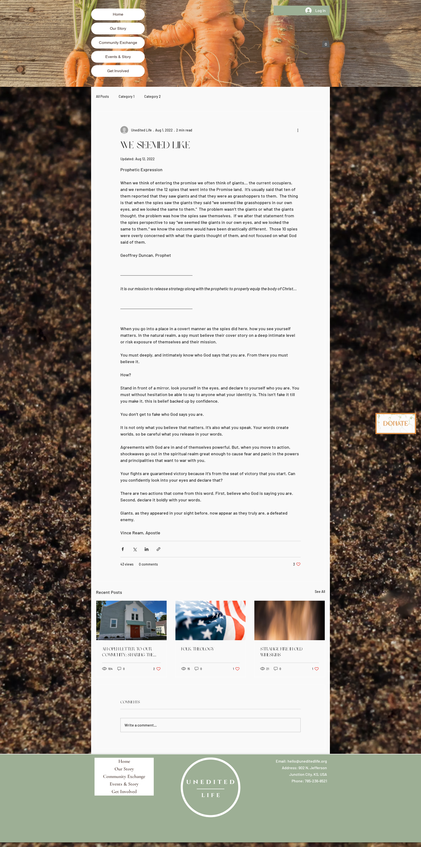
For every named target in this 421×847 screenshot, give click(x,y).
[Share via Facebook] (122, 549)
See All (320, 591)
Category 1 (126, 96)
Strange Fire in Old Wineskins (281, 652)
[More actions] (298, 130)
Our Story (118, 28)
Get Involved (118, 71)
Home (118, 14)
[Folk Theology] (210, 620)
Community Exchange (118, 42)
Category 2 (152, 96)
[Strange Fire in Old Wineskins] (289, 620)
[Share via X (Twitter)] (134, 549)
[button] (326, 43)
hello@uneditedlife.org (307, 761)
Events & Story (118, 56)
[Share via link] (158, 549)
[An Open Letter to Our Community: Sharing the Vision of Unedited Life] (131, 620)
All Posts (102, 96)
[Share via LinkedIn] (146, 549)
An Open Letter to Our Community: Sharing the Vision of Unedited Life (127, 652)
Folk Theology (197, 649)
